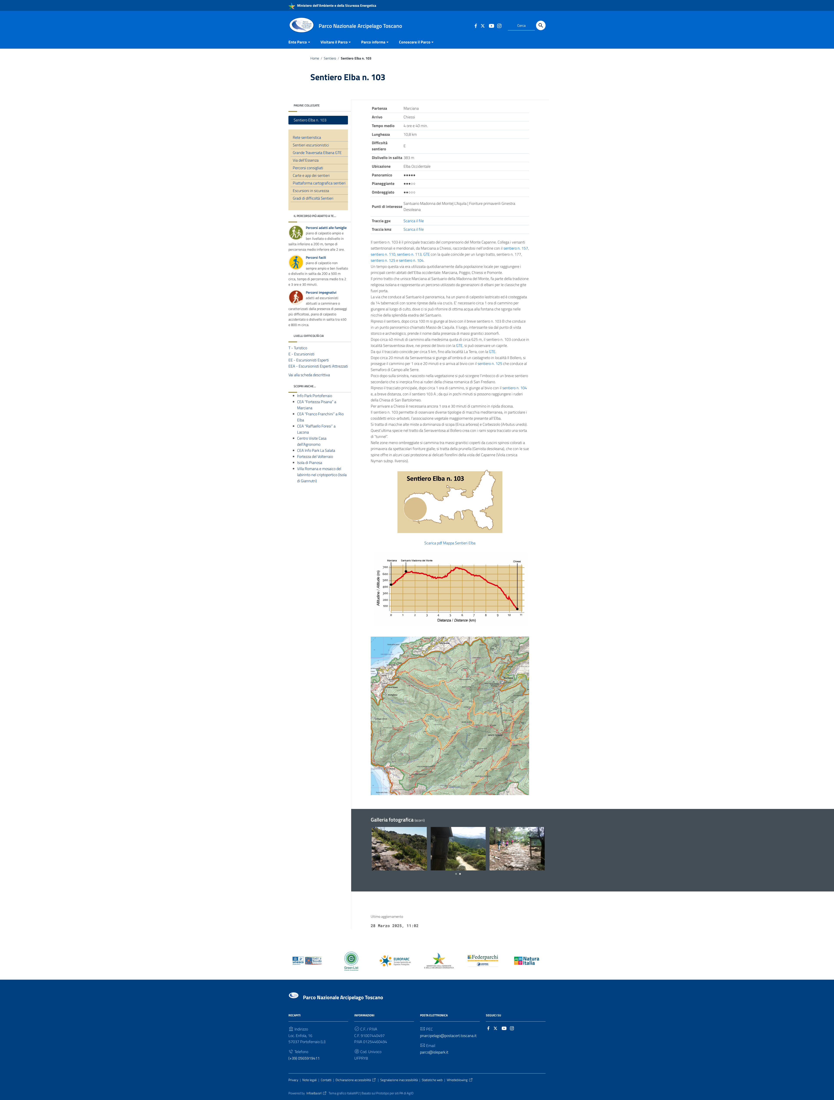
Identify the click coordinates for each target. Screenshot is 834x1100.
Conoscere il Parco (414, 42)
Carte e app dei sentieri (311, 175)
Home (314, 58)
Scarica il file (414, 221)
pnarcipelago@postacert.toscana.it (448, 1036)
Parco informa (373, 42)
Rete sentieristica (307, 137)
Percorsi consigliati (308, 168)
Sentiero (330, 58)
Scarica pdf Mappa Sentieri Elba (449, 543)
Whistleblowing (457, 1079)
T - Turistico (297, 348)
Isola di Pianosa (309, 463)
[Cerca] (541, 25)
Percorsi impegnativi (321, 292)
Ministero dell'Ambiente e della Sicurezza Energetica (336, 5)
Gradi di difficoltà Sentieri (313, 198)
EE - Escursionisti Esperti (308, 360)
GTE (426, 254)
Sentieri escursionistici (311, 145)
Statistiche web (432, 1079)
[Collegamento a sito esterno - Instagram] (499, 25)
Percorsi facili (316, 257)
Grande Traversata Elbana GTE (317, 153)
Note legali (309, 1079)
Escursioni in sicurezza (311, 191)
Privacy (293, 1079)
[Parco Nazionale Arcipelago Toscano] (301, 25)
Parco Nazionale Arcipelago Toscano (343, 997)
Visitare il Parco (334, 42)
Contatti (326, 1079)
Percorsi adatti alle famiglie (326, 227)
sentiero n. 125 (383, 260)
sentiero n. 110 (383, 254)
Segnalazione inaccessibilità (399, 1079)
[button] (456, 874)
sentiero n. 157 (515, 248)
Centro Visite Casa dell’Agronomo (311, 441)
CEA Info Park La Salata (316, 450)
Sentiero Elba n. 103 (310, 120)
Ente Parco (297, 42)
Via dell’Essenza (306, 160)
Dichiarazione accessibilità (353, 1079)
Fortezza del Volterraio (315, 456)
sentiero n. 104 (411, 260)
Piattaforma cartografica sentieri (319, 183)
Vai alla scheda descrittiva (309, 375)
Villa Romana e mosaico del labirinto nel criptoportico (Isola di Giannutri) (322, 475)
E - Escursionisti (301, 354)
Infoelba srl (313, 1093)
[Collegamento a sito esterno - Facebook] (475, 25)
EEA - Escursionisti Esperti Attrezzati (318, 366)
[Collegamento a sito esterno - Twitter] (483, 25)
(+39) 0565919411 (304, 1058)
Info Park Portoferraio (314, 396)
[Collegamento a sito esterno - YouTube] (491, 25)
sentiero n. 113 (409, 254)
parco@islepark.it (434, 1052)
